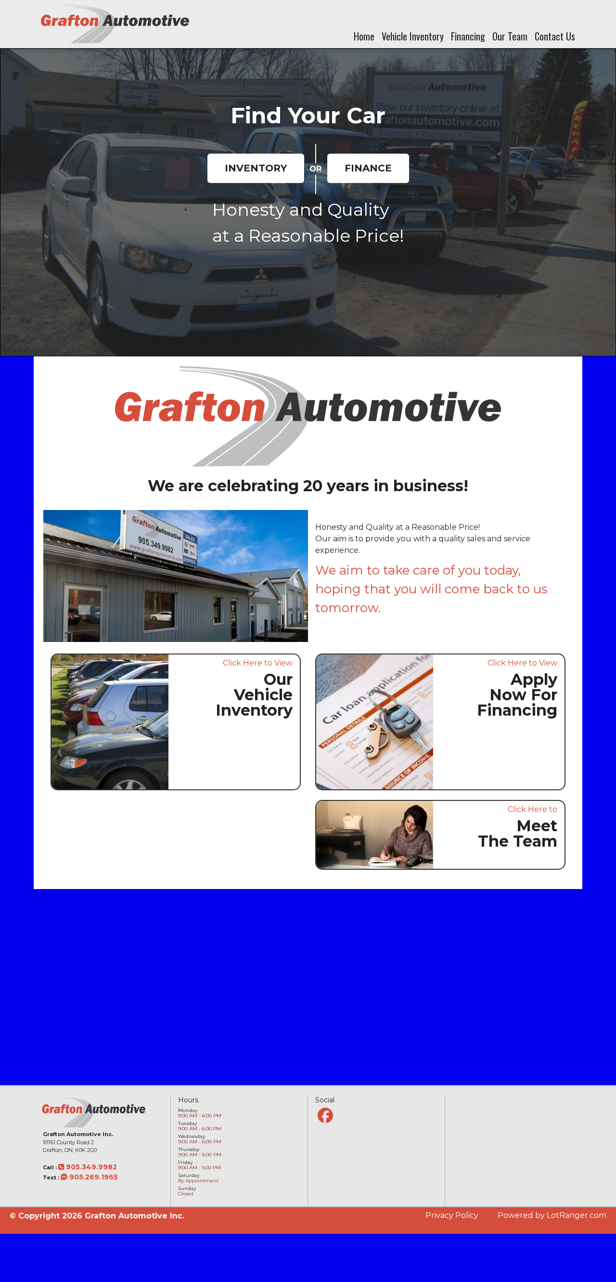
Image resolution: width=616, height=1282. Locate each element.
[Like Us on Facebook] (325, 1115)
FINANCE (368, 168)
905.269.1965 (92, 1177)
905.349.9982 (90, 1167)
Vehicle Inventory (413, 36)
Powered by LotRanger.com (552, 1215)
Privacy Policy (451, 1215)
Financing (468, 36)
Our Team (509, 36)
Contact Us (555, 36)
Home (364, 36)
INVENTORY (256, 168)
